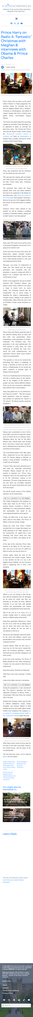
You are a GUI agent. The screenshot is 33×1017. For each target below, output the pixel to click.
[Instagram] (14, 23)
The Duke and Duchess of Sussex (20, 70)
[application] (17, 498)
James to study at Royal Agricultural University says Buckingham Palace (14, 815)
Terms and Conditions (11, 991)
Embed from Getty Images (9, 219)
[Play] (5, 498)
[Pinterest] (14, 1000)
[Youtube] (21, 23)
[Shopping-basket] (19, 1000)
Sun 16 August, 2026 (11, 804)
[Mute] (23, 498)
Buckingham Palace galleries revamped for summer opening (15, 801)
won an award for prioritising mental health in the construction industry (17, 713)
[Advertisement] (16, 906)
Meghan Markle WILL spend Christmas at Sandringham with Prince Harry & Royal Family (9, 765)
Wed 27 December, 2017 (8, 64)
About (5, 985)
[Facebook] (11, 23)
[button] (16, 18)
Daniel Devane (10, 67)
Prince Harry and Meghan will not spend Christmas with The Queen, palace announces (9, 775)
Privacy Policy (8, 993)
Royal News (5, 70)
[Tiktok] (18, 23)
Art (5, 794)
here (6, 756)
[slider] (27, 498)
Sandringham (24, 136)
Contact (6, 988)
